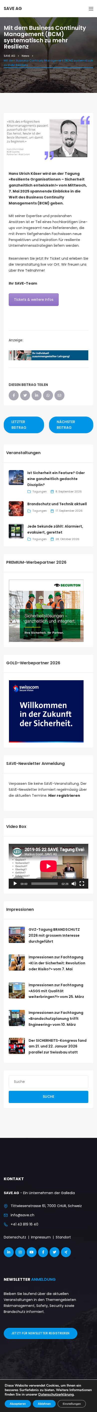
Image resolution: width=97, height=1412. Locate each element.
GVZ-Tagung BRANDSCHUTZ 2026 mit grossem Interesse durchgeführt (54, 935)
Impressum (41, 1237)
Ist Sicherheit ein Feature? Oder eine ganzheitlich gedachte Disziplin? (56, 478)
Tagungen (39, 491)
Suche (48, 1096)
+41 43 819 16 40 (24, 1224)
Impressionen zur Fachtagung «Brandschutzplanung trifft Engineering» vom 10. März (56, 1018)
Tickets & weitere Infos (33, 299)
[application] (48, 866)
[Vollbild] (81, 883)
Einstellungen (72, 1404)
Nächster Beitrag (66, 424)
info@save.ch (22, 1215)
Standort (63, 1237)
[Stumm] (73, 883)
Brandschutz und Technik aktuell (57, 503)
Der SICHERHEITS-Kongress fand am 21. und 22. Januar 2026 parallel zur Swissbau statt (58, 1046)
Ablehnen (44, 1404)
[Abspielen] (15, 883)
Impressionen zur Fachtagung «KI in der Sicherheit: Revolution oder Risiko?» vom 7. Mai (57, 963)
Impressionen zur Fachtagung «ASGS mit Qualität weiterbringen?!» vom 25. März (56, 990)
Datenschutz (15, 1237)
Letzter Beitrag (18, 424)
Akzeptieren (18, 1404)
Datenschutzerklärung (56, 1394)
